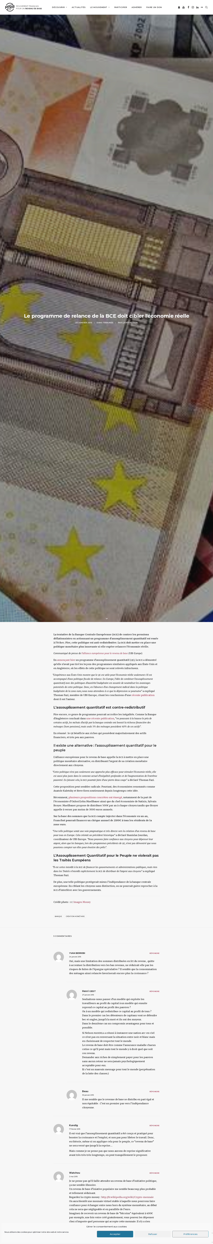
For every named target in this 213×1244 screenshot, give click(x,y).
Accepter (115, 1234)
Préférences (190, 1234)
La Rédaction (130, 323)
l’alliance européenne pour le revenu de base (105, 653)
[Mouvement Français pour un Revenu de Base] (23, 7)
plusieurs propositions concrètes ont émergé (95, 797)
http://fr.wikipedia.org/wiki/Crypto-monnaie (127, 1197)
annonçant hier (66, 659)
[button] (179, 7)
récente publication (143, 695)
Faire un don (154, 7)
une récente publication (100, 718)
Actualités (79, 7)
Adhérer (137, 7)
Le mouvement (98, 7)
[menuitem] (59, 7)
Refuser (152, 1234)
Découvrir (58, 7)
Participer (120, 7)
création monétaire (75, 916)
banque (58, 916)
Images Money (82, 902)
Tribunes (108, 323)
